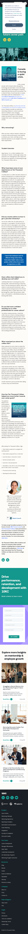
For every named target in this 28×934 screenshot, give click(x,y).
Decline (14, 29)
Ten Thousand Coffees (8, 529)
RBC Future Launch (16, 527)
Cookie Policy (16, 13)
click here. (5, 538)
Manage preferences (14, 21)
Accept (14, 25)
